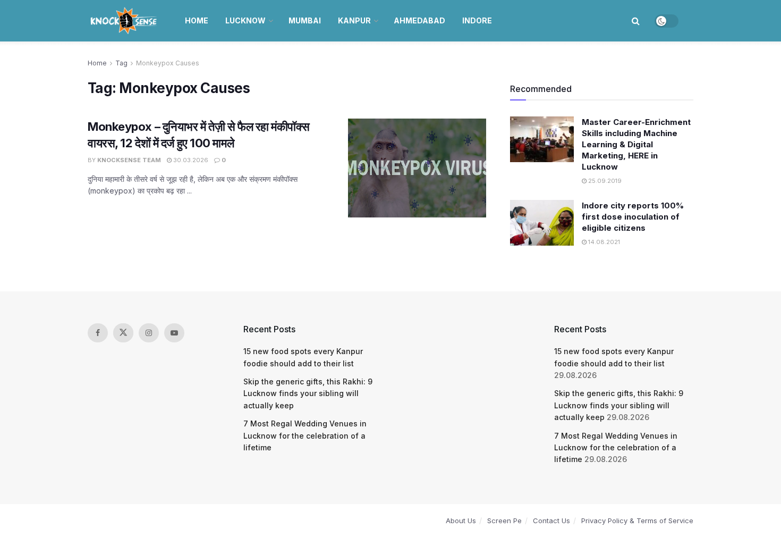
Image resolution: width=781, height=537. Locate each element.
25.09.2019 (604, 180)
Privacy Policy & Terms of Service (637, 520)
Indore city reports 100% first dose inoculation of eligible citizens (633, 216)
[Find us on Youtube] (174, 332)
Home (196, 20)
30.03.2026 (190, 160)
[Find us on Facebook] (98, 332)
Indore (477, 20)
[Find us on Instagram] (149, 332)
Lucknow (245, 20)
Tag (121, 63)
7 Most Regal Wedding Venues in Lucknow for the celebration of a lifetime (305, 435)
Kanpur (354, 20)
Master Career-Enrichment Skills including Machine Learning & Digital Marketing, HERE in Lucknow (636, 144)
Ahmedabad (419, 20)
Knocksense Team (129, 160)
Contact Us (551, 520)
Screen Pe (504, 520)
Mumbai (304, 20)
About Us (461, 520)
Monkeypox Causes (167, 63)
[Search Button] (636, 20)
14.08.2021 (603, 242)
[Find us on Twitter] (123, 332)
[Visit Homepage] (125, 20)
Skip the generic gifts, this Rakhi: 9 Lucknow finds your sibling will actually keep (307, 393)
